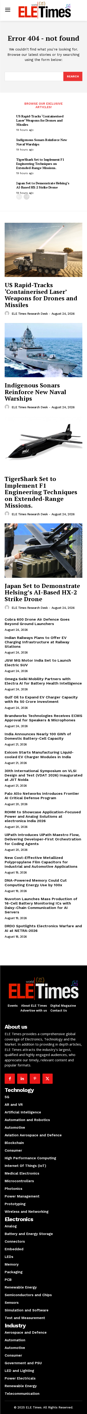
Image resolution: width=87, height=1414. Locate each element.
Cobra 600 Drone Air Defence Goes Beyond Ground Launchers (37, 621)
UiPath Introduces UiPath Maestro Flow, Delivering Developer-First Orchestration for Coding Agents (43, 839)
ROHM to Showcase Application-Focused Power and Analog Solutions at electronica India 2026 (43, 816)
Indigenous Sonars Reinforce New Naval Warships (41, 142)
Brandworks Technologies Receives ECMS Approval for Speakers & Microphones (43, 717)
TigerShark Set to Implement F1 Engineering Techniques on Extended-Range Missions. (40, 163)
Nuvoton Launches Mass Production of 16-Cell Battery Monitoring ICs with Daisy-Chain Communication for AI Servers (41, 905)
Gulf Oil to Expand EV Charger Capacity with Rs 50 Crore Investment (41, 699)
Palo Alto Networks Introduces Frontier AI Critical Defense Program (42, 795)
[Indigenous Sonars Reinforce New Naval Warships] (43, 350)
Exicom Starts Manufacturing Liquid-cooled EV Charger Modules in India (39, 754)
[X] (47, 1079)
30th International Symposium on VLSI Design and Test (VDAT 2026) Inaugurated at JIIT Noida (43, 775)
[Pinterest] (35, 1079)
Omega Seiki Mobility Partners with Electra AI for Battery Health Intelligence (43, 681)
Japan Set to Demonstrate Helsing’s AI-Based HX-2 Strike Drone (42, 185)
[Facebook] (10, 1079)
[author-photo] (8, 313)
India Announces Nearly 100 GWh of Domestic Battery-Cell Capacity (38, 736)
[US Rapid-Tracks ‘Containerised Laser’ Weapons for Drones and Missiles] (43, 250)
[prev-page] (19, 197)
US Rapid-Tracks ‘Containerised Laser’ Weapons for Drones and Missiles (39, 120)
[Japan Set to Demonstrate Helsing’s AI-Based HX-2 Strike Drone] (43, 550)
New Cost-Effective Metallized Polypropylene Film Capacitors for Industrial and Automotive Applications (41, 862)
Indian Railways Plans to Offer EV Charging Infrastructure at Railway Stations (37, 642)
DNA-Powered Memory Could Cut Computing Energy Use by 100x (36, 882)
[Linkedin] (22, 1079)
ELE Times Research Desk (30, 313)
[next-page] (26, 197)
